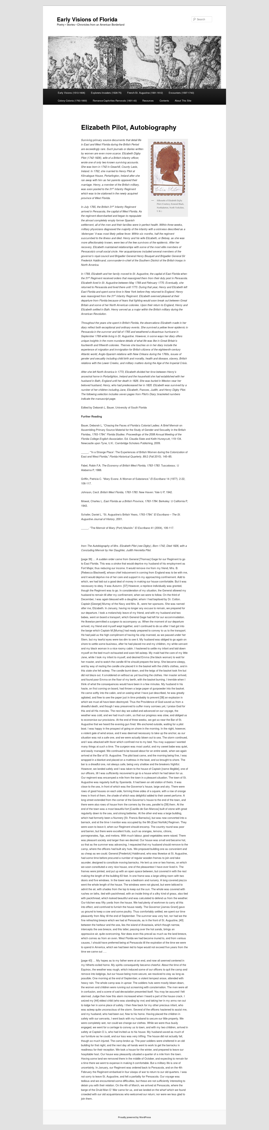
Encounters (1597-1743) (181, 92)
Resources (148, 100)
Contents (164, 100)
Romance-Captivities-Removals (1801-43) (115, 100)
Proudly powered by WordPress (134, 1117)
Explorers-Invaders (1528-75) (106, 92)
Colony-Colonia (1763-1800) (72, 100)
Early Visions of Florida (87, 19)
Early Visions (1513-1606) (71, 92)
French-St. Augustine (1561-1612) (145, 92)
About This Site (183, 100)
